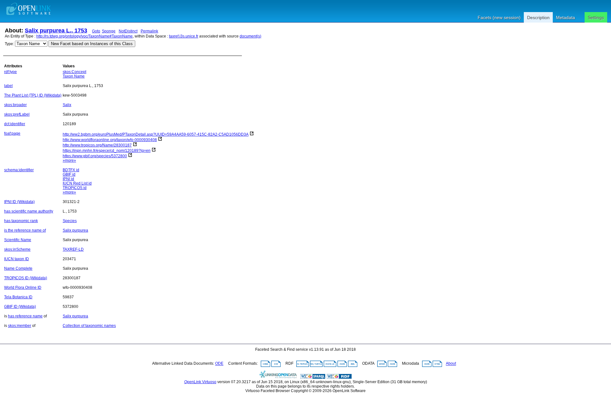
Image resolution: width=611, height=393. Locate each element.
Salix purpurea (75, 230)
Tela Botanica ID (18, 297)
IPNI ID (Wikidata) (19, 202)
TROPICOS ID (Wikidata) (25, 278)
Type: (9, 44)
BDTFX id (71, 170)
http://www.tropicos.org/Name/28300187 (97, 145)
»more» (69, 160)
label (8, 86)
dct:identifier (14, 124)
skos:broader (15, 105)
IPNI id (68, 179)
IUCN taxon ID (16, 259)
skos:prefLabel (17, 114)
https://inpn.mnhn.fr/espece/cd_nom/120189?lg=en (107, 150)
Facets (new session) (499, 17)
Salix (67, 105)
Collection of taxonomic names (89, 325)
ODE (219, 364)
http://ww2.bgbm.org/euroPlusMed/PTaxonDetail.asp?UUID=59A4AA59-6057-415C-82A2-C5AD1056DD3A (156, 134)
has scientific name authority (28, 211)
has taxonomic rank (21, 221)
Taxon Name (74, 76)
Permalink (149, 31)
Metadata (565, 17)
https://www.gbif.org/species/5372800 (95, 156)
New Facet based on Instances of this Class (92, 43)
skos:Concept (74, 72)
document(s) (250, 36)
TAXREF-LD (73, 249)
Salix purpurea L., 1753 (56, 30)
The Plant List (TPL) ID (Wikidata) (32, 95)
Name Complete (18, 268)
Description (538, 17)
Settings (596, 17)
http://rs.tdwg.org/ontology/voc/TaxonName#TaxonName (84, 36)
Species (70, 221)
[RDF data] (339, 377)
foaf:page (12, 133)
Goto (96, 31)
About (451, 364)
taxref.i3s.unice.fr (183, 36)
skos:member (19, 325)
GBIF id (69, 174)
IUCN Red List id (77, 183)
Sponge (109, 31)
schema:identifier (19, 170)
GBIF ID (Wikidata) (20, 306)
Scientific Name (17, 240)
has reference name (25, 316)
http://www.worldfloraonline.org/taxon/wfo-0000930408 (110, 140)
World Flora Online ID (22, 287)
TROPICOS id (75, 188)
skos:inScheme (17, 249)
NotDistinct (128, 31)
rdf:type (10, 72)
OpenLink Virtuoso (200, 382)
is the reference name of (25, 230)
